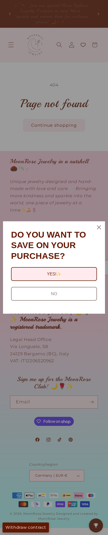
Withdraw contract (26, 527)
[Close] (99, 227)
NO (54, 294)
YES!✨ (54, 274)
